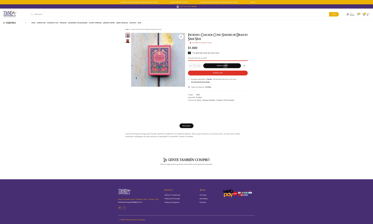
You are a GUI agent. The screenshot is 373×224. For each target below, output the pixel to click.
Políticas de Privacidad (172, 199)
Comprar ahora (218, 73)
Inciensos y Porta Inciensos (225, 100)
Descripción (186, 126)
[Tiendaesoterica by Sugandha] (10, 14)
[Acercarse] (181, 36)
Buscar (334, 14)
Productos (203, 202)
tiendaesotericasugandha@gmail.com (130, 202)
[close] (371, 2)
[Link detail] (120, 208)
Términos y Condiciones (172, 195)
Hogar (127, 29)
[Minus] (190, 65)
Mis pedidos (204, 199)
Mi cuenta (203, 195)
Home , (199, 100)
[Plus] (198, 65)
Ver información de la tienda (200, 82)
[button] (244, 65)
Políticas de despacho (172, 202)
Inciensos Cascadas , (209, 100)
